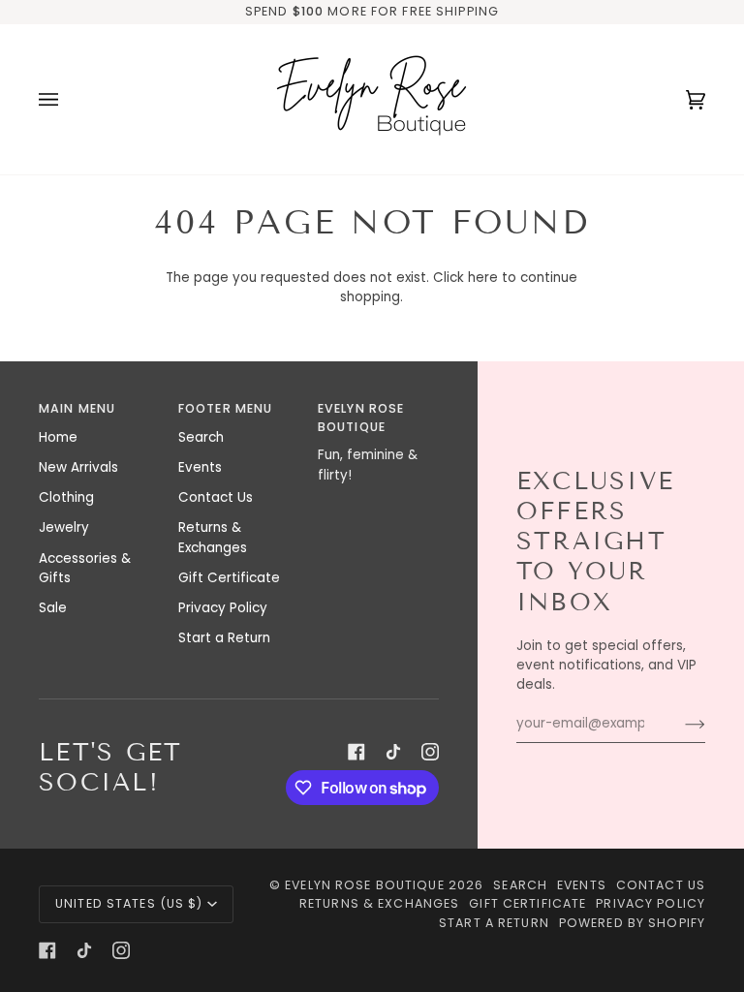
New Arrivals (78, 467)
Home (58, 437)
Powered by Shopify (632, 922)
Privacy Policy (222, 608)
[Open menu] (68, 99)
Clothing (66, 497)
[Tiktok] (393, 751)
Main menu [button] (77, 408)
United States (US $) (129, 903)
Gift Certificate (229, 578)
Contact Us (215, 497)
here (483, 277)
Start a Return (224, 638)
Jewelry (64, 527)
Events (200, 467)
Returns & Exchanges (212, 537)
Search (201, 437)
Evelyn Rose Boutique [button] (361, 417)
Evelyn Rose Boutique (365, 885)
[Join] (679, 723)
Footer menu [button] (225, 408)
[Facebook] (356, 751)
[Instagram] (430, 751)
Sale (53, 608)
